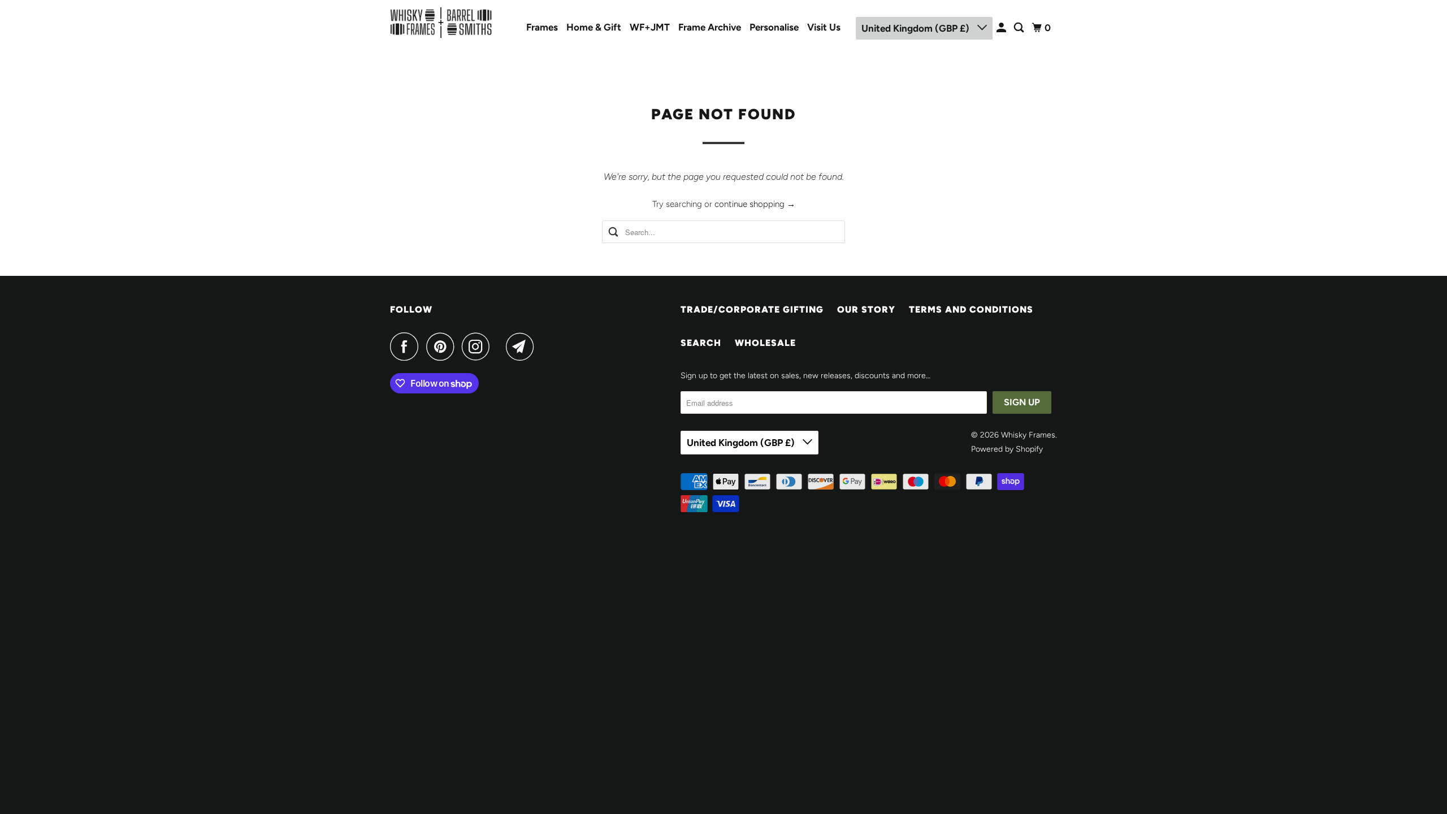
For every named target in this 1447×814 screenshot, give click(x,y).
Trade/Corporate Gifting (752, 309)
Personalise (774, 27)
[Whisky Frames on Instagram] (479, 346)
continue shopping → (754, 204)
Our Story (866, 309)
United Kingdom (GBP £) (916, 28)
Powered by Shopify (1007, 449)
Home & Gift (593, 27)
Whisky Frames (1028, 435)
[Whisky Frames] (441, 22)
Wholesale (765, 342)
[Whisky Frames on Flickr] (501, 346)
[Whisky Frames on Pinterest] (443, 346)
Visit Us (824, 27)
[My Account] (1002, 28)
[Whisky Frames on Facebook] (407, 346)
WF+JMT (650, 27)
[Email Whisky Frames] (523, 346)
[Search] (1020, 28)
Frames (542, 27)
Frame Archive (709, 27)
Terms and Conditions (971, 309)
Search (701, 342)
